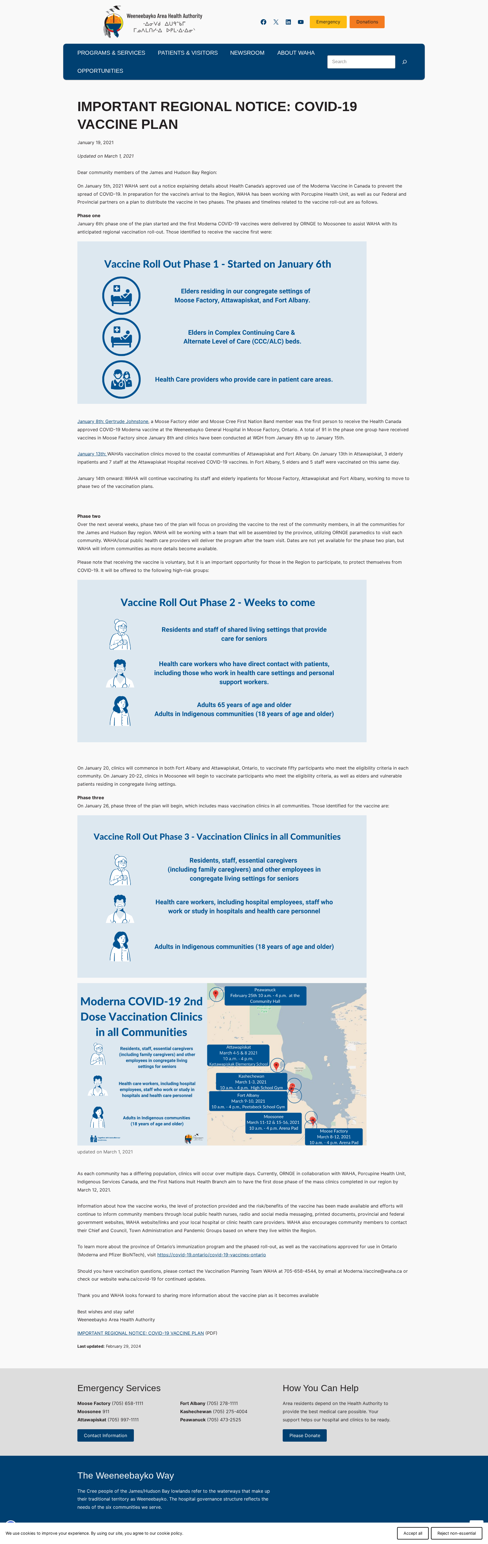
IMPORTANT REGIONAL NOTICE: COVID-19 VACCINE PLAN (140, 1333)
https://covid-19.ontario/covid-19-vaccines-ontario (211, 1254)
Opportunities (100, 71)
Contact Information (105, 1435)
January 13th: (92, 454)
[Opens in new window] (152, 22)
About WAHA (296, 53)
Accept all (413, 1533)
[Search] (404, 62)
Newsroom (247, 53)
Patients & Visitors (188, 53)
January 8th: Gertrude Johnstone (112, 421)
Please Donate (304, 1435)
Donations (367, 22)
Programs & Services (111, 53)
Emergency (328, 22)
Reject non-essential (456, 1533)
